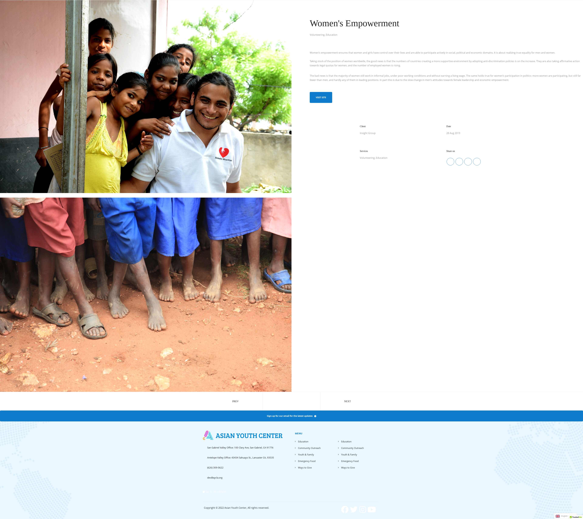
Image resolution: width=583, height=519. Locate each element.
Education (303, 441)
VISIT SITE (321, 97)
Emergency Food (306, 461)
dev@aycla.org (214, 477)
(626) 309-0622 (215, 467)
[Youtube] (371, 509)
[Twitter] (354, 509)
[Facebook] (345, 509)
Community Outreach (309, 447)
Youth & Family (306, 454)
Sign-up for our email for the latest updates (290, 415)
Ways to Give (305, 467)
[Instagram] (363, 509)
